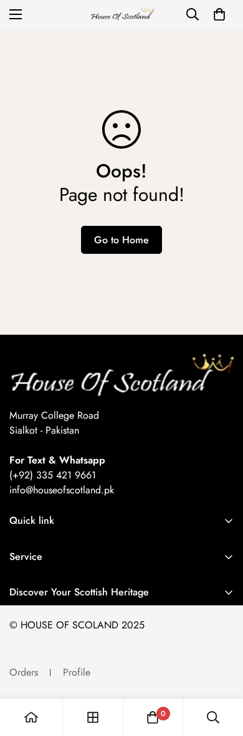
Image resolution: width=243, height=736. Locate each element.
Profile (76, 672)
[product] (31, 717)
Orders (23, 672)
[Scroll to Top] (220, 670)
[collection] (93, 717)
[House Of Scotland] (121, 14)
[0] (219, 14)
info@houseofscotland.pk (61, 490)
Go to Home (121, 240)
